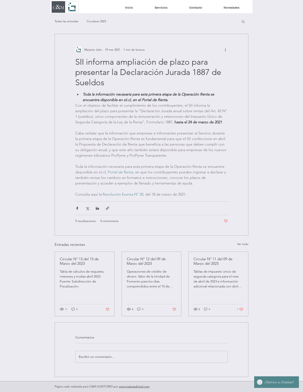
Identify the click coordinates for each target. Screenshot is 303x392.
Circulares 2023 (96, 21)
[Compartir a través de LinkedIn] (97, 208)
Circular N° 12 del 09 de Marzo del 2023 (146, 261)
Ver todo (242, 244)
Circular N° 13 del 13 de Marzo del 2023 (79, 261)
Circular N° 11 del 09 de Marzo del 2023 (213, 261)
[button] (243, 21)
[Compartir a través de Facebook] (77, 208)
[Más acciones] (225, 49)
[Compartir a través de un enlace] (107, 208)
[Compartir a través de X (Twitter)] (87, 208)
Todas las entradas (66, 21)
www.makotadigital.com (134, 386)
